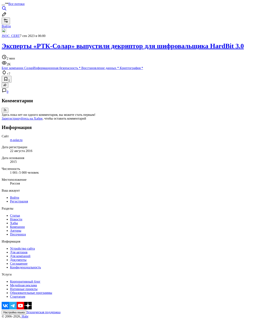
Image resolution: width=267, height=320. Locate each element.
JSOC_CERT (11, 36)
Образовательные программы (31, 293)
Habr (24, 316)
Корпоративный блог (25, 281)
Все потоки (16, 4)
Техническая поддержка (43, 312)
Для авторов (19, 252)
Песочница (18, 234)
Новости (16, 219)
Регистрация (19, 201)
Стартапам (17, 296)
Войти (14, 197)
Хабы (14, 223)
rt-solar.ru (16, 140)
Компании (17, 227)
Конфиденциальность (25, 267)
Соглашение (19, 263)
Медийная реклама (23, 285)
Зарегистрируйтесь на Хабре (22, 118)
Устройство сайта (22, 248)
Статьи (15, 215)
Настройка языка (14, 312)
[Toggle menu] (3, 5)
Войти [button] (6, 26)
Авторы (15, 230)
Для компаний (20, 256)
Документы (18, 260)
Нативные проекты (24, 289)
